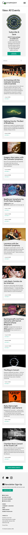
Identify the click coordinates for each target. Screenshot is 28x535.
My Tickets (6, 495)
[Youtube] (7, 478)
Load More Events (14, 467)
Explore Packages (14, 54)
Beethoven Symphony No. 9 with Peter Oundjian (14, 200)
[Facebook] (3, 478)
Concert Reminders (7, 499)
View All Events (7, 501)
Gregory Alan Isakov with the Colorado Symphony (13, 158)
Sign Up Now (7, 490)
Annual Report (5, 509)
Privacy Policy (5, 525)
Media (3, 507)
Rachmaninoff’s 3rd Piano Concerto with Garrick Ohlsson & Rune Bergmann (14, 322)
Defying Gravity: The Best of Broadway (13, 122)
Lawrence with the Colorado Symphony (12, 244)
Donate (4, 504)
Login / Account (7, 497)
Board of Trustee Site (7, 511)
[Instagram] (11, 478)
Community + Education (7, 505)
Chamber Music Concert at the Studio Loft (13, 444)
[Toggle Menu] (24, 3)
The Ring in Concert (11, 370)
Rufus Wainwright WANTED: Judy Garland (13, 407)
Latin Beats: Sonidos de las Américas (13, 282)
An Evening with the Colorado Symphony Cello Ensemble (12, 82)
